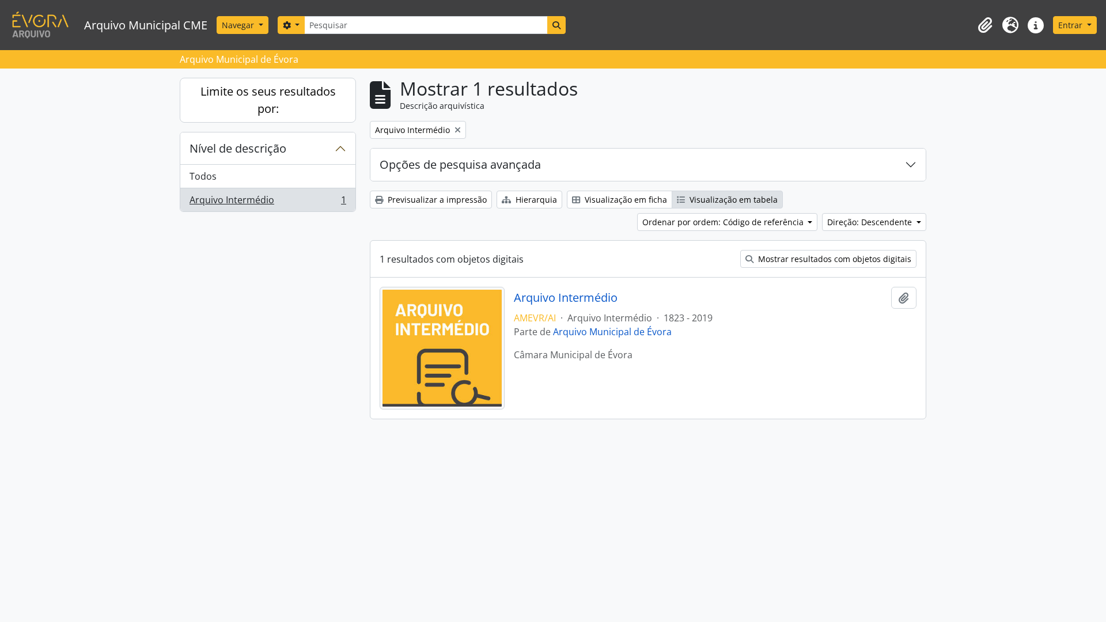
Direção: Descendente (870, 222)
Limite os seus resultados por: (268, 100)
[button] (985, 25)
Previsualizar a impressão (436, 199)
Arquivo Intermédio (267, 202)
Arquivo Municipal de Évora (612, 331)
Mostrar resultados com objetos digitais (833, 258)
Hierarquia (535, 199)
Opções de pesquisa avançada (460, 164)
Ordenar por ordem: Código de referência (724, 222)
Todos (203, 176)
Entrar (1071, 25)
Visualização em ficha (624, 199)
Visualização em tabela (732, 199)
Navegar (239, 25)
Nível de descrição (238, 148)
